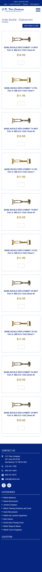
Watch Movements (10, 501)
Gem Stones (8, 519)
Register (25, 4)
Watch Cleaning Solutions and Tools (17, 508)
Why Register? (34, 4)
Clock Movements (10, 512)
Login (5, 4)
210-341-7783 (10, 466)
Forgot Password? (15, 4)
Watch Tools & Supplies (12, 530)
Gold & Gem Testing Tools (13, 523)
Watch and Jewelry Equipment (15, 515)
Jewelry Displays (10, 505)
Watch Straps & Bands (12, 526)
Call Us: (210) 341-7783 (21, 1)
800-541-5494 (10, 471)
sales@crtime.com (12, 479)
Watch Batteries (9, 498)
